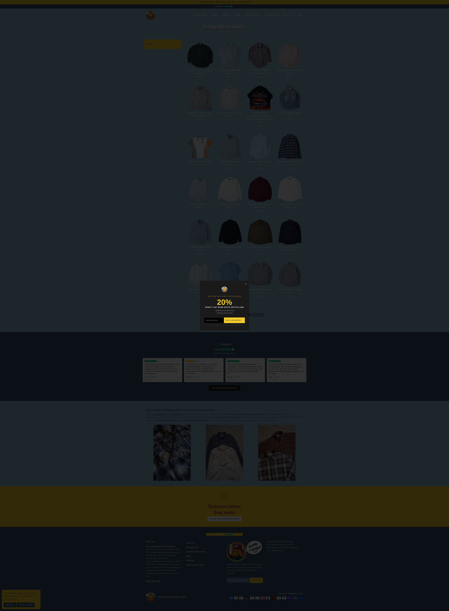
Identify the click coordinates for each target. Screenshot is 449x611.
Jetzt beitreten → (234, 320)
